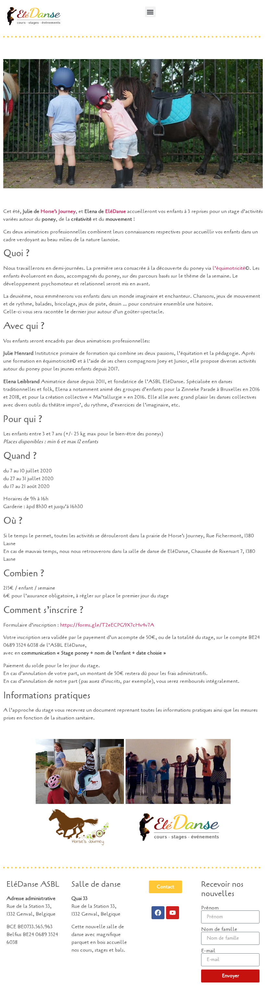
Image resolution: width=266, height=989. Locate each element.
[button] (150, 11)
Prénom (210, 907)
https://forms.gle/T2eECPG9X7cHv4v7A (107, 625)
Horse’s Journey (58, 211)
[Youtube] (172, 912)
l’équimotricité (228, 268)
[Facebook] (157, 912)
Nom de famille (219, 929)
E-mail (208, 950)
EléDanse (115, 211)
